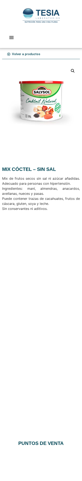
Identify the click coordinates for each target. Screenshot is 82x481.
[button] (73, 71)
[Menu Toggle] (11, 37)
